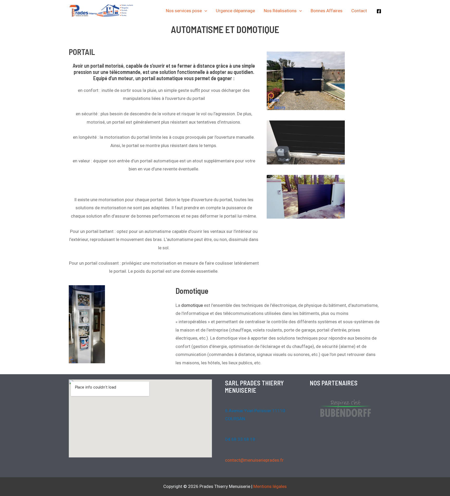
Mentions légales (270, 486)
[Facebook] (379, 11)
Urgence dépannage (235, 10)
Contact (359, 10)
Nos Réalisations (280, 10)
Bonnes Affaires (326, 10)
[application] (204, 11)
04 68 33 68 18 (240, 439)
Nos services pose (184, 10)
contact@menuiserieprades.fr (254, 460)
